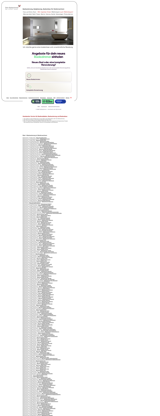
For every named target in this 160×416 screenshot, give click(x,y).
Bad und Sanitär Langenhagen (47, 251)
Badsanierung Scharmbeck (49, 329)
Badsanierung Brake (44, 162)
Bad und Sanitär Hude (41, 240)
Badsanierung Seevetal (46, 343)
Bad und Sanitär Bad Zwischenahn (49, 154)
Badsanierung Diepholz (47, 197)
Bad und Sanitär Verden (42, 377)
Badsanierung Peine (44, 310)
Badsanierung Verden (46, 378)
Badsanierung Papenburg (48, 308)
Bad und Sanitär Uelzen (42, 363)
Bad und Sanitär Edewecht (44, 200)
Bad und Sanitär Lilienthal (43, 256)
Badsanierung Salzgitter (47, 324)
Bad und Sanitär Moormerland (46, 272)
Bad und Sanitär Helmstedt (44, 228)
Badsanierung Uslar (44, 369)
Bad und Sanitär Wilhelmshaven (47, 400)
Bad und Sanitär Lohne (41, 260)
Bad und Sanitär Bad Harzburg (47, 147)
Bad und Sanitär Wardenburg (45, 384)
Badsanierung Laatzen (46, 248)
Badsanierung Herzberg (47, 234)
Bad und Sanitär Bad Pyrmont (46, 151)
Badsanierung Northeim (47, 292)
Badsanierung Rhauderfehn (49, 315)
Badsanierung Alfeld (44, 141)
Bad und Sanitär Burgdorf (43, 175)
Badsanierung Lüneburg (47, 266)
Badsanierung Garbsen (46, 211)
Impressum (49, 97)
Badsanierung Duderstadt (48, 199)
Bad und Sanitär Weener (42, 388)
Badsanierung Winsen (46, 403)
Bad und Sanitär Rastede (43, 312)
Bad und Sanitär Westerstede (45, 391)
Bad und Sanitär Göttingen (44, 219)
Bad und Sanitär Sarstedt (43, 326)
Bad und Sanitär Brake (41, 161)
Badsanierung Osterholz (47, 301)
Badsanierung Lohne (45, 262)
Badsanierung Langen (46, 250)
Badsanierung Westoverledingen (53, 394)
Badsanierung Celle (44, 183)
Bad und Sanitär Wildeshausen (47, 398)
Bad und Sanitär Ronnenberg (46, 319)
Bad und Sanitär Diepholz (43, 195)
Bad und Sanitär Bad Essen (44, 144)
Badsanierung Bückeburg (48, 173)
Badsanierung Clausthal (47, 185)
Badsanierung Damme (46, 192)
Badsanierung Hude (44, 241)
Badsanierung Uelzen (46, 364)
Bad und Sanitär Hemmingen (45, 230)
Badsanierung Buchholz (47, 171)
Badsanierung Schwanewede (51, 336)
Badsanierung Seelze (45, 338)
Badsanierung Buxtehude (48, 180)
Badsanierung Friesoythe (48, 206)
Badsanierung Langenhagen (50, 252)
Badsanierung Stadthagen (49, 355)
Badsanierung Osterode (47, 303)
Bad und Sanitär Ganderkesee (46, 207)
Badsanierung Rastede (46, 313)
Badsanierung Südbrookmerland (53, 359)
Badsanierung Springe (46, 350)
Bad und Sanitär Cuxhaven (44, 188)
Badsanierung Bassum (46, 159)
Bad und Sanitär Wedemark (44, 386)
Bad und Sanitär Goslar (41, 216)
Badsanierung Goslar (45, 217)
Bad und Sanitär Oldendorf (44, 295)
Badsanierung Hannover (47, 224)
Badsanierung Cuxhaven (47, 190)
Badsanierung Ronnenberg (49, 320)
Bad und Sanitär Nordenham (45, 286)
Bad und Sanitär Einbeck (34, 202)
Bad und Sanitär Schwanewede (47, 335)
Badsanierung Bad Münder (49, 150)
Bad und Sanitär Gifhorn (42, 214)
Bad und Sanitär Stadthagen (45, 353)
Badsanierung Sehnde (46, 345)
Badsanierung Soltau (45, 348)
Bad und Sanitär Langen (42, 249)
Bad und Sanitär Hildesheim (45, 235)
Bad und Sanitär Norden (42, 284)
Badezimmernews (23, 97)
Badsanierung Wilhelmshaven (51, 401)
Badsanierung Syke (44, 362)
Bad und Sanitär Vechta (42, 374)
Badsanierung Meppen (46, 271)
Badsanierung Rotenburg (48, 322)
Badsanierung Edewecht (47, 201)
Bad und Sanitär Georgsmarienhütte (50, 212)
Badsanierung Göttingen (47, 220)
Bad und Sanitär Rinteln (42, 316)
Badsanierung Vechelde (47, 373)
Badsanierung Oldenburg (48, 294)
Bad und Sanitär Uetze (41, 365)
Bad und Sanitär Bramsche (44, 163)
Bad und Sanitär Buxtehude (44, 179)
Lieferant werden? (60, 97)
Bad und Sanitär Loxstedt (43, 263)
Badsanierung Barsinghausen (51, 157)
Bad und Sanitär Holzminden (45, 237)
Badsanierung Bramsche (47, 164)
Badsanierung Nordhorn (47, 290)
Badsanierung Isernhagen (48, 243)
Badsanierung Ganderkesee (50, 208)
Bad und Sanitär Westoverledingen (50, 393)
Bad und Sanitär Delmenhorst (46, 193)
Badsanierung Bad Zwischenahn (53, 155)
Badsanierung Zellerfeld (47, 415)
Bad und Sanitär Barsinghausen (47, 156)
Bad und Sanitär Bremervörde (46, 168)
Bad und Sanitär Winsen (42, 402)
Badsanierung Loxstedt (46, 264)
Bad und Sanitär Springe (42, 349)
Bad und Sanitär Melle (41, 267)
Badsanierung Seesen (46, 341)
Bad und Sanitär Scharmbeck (45, 328)
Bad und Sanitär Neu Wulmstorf (47, 279)
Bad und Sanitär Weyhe (42, 395)
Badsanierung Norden (46, 285)
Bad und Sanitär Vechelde (44, 372)
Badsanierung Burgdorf (46, 176)
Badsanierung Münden (46, 276)
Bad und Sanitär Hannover (44, 223)
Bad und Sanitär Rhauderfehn (46, 314)
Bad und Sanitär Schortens (44, 333)
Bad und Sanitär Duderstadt (44, 198)
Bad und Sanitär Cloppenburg (46, 186)
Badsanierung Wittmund (47, 406)
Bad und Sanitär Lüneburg (44, 265)
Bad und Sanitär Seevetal (43, 342)
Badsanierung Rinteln (46, 317)
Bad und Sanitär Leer (40, 254)
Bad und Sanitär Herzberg (44, 233)
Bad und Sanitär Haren (41, 226)
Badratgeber (43, 97)
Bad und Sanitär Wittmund (44, 405)
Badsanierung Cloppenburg (49, 187)
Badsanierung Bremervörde (49, 169)
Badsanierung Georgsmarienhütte (54, 213)
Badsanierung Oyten (44, 306)
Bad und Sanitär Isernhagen (45, 242)
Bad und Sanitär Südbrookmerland (49, 358)
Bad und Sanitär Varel (41, 370)
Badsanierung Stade (44, 352)
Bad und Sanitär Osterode (43, 302)
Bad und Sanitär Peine (41, 309)
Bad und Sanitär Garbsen (43, 209)
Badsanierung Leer (44, 255)
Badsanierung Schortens (47, 334)
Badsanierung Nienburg (47, 283)
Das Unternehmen (14, 97)
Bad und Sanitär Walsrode (44, 381)
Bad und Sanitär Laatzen (42, 247)
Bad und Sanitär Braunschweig (47, 165)
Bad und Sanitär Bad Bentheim (47, 142)
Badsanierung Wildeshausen (50, 399)
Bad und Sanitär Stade (41, 351)
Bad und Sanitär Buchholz (44, 170)
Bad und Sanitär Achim (41, 137)
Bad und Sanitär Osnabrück (44, 298)
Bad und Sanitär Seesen (42, 339)
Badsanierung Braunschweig (50, 166)
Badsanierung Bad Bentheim (50, 143)
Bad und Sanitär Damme (42, 191)
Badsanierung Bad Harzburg (50, 148)
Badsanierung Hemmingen (49, 231)
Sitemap (67, 97)
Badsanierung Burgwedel (48, 178)
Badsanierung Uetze (44, 366)
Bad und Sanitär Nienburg (44, 281)
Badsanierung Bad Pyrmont (49, 152)
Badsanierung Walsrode (47, 382)
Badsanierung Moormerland (50, 273)
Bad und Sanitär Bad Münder (45, 149)
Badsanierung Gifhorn (46, 215)
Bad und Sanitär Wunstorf (43, 412)
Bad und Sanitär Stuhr (41, 356)
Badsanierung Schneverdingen (52, 331)
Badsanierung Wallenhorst (49, 380)
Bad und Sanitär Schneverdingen (48, 330)
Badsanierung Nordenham (49, 287)
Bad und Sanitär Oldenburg (44, 293)
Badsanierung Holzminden (49, 238)
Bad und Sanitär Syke (41, 360)
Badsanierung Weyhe (45, 396)
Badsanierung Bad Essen (48, 145)
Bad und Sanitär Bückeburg (44, 172)
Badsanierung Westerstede (49, 392)
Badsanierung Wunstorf (46, 413)
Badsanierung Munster (46, 278)
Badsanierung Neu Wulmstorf (50, 280)
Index (7, 97)
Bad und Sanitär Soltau (41, 346)
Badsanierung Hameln (46, 222)
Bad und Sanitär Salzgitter (44, 323)
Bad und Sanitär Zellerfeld (44, 414)
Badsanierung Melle (44, 269)
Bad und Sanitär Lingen (42, 258)
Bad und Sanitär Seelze (42, 337)
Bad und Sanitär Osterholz (44, 300)
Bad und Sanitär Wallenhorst (45, 379)
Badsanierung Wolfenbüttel (49, 408)
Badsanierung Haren (45, 227)
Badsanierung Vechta (38, 375)
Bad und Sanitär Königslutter (45, 244)
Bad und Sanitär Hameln (42, 221)
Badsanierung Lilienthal (47, 257)
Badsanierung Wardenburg (49, 385)
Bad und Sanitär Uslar (41, 367)
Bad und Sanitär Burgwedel (44, 177)
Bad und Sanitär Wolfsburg (44, 409)
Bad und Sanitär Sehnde (42, 344)
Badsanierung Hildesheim (48, 236)
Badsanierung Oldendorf (47, 296)
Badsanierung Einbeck (46, 204)
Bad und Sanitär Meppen (43, 270)
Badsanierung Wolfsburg (47, 410)
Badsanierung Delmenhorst (49, 194)
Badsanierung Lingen (45, 259)
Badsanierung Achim (45, 138)
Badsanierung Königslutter (49, 245)
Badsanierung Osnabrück (48, 299)
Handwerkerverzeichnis (33, 97)
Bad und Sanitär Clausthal (44, 184)
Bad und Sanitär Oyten (41, 305)
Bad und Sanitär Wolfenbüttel (45, 407)
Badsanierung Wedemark (48, 387)
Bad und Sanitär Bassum (42, 158)
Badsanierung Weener (46, 389)
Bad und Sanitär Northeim (43, 291)
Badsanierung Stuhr (44, 357)
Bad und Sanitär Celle (41, 181)
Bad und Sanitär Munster (42, 277)
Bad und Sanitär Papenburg (45, 307)
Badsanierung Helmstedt (47, 229)
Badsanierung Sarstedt (46, 327)
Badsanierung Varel (44, 371)
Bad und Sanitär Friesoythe (44, 205)
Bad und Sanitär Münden (43, 274)
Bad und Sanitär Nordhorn (44, 288)
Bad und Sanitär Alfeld (41, 140)
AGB (54, 97)
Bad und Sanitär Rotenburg (44, 321)
